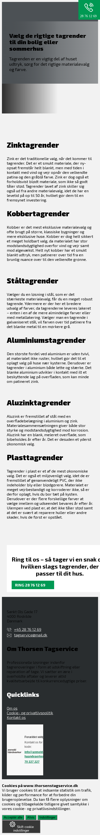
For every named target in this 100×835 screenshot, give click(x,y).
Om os (12, 708)
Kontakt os (16, 717)
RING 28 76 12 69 (30, 585)
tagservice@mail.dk (30, 635)
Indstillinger (47, 817)
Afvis (30, 817)
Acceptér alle (13, 817)
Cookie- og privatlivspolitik (30, 712)
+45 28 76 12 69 (27, 629)
